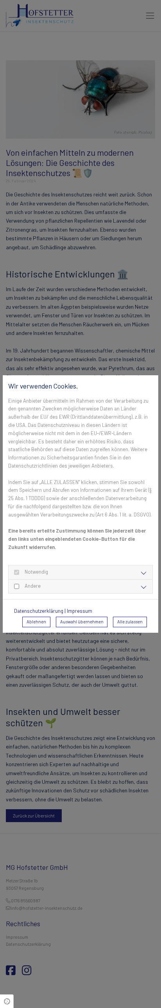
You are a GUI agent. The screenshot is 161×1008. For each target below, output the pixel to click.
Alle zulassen (130, 621)
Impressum (79, 611)
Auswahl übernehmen (82, 621)
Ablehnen (36, 621)
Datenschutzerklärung (38, 611)
